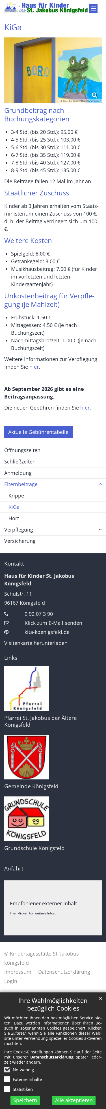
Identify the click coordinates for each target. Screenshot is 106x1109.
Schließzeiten (20, 461)
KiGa (13, 27)
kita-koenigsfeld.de (47, 632)
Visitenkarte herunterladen (36, 643)
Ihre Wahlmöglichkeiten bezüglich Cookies (53, 1004)
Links (10, 657)
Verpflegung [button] (18, 529)
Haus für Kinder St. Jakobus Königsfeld (39, 579)
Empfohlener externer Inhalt (43, 903)
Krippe (16, 495)
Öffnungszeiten (22, 450)
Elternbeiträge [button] (21, 484)
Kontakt (14, 563)
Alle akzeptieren (74, 1100)
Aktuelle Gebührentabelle (38, 432)
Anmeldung (18, 472)
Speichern (25, 1100)
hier (34, 366)
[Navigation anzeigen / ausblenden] (93, 8)
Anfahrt (13, 868)
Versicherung (20, 540)
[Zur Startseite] (53, 8)
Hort (13, 518)
